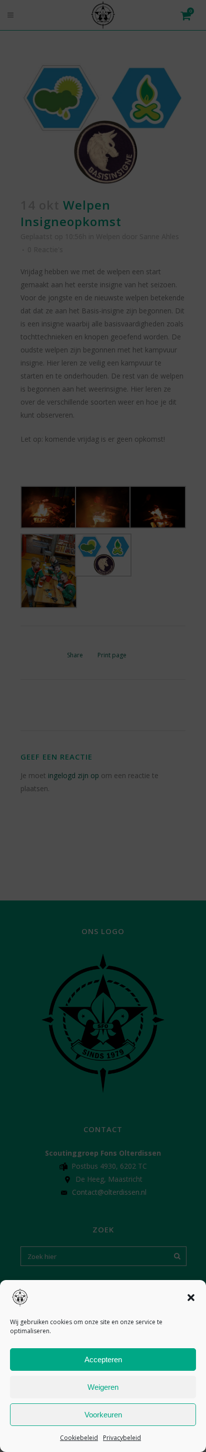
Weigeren (103, 1387)
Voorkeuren (103, 1414)
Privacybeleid (122, 1437)
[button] (191, 1298)
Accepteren (103, 1359)
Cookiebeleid (79, 1437)
